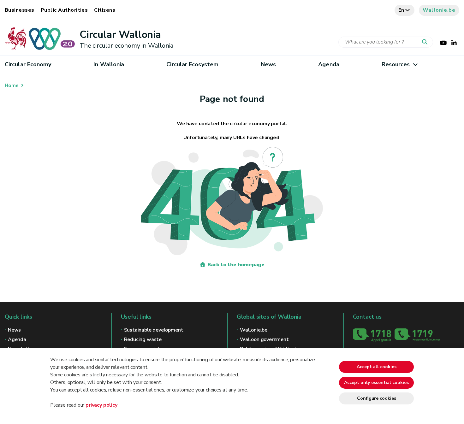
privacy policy (101, 405)
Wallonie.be (439, 10)
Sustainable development (153, 330)
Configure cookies (376, 398)
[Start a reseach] (426, 42)
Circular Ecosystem (192, 64)
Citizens (104, 10)
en (401, 10)
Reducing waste (143, 339)
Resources (396, 64)
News (268, 64)
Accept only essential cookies (376, 383)
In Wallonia (108, 64)
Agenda (328, 64)
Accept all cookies (376, 367)
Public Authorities (64, 10)
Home (12, 85)
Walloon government (264, 339)
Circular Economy (28, 64)
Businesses (19, 10)
